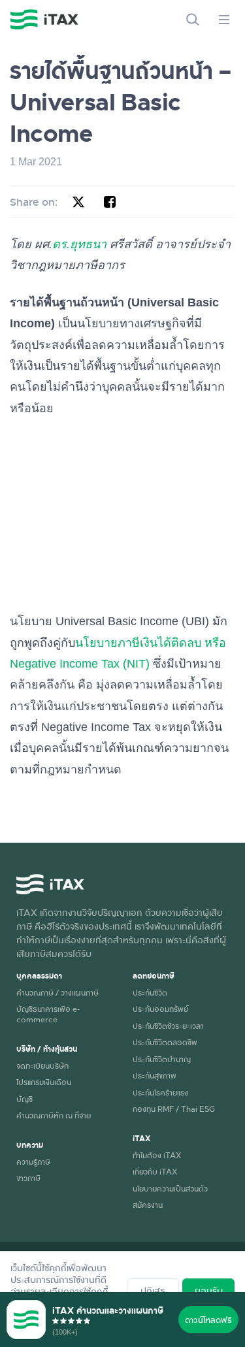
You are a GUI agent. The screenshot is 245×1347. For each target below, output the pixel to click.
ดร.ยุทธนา (79, 244)
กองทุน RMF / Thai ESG (174, 1108)
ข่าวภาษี (28, 1178)
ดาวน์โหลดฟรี (208, 1319)
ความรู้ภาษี (33, 1161)
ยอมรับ (209, 1290)
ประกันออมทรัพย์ (160, 1008)
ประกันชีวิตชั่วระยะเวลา (168, 1025)
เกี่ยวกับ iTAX (155, 1171)
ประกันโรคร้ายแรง (160, 1092)
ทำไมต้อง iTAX (157, 1155)
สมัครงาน (148, 1204)
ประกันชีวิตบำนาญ (162, 1059)
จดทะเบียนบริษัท (42, 1065)
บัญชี (24, 1099)
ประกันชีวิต (150, 992)
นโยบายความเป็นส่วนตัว (170, 1188)
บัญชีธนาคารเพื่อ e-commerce (48, 1013)
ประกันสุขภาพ (154, 1075)
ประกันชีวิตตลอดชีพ (165, 1042)
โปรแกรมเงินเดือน (43, 1082)
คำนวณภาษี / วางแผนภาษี (57, 992)
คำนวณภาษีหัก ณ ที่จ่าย (53, 1115)
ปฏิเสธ (152, 1290)
